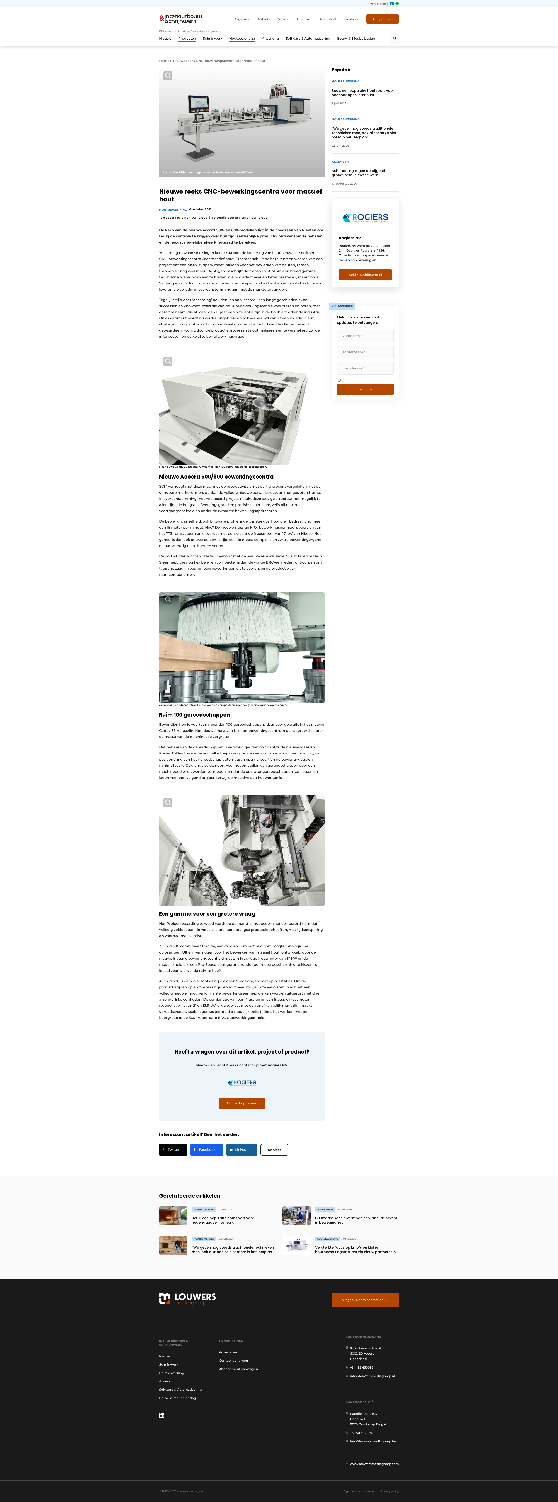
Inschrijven (365, 389)
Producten (187, 38)
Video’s (283, 19)
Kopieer (274, 1150)
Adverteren (304, 19)
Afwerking (270, 38)
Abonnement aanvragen (238, 1369)
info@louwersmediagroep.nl (372, 1376)
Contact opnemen (233, 1360)
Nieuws (165, 38)
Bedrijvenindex (383, 19)
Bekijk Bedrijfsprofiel (365, 275)
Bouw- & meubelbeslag (177, 1398)
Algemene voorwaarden (359, 1491)
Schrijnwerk (212, 38)
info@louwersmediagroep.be (373, 1441)
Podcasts (263, 19)
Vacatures (351, 19)
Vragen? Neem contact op (363, 1300)
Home (164, 61)
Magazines (242, 19)
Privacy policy (390, 1491)
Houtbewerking (242, 38)
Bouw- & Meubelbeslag (356, 38)
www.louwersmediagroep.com (374, 1464)
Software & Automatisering (308, 38)
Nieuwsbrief (328, 19)
